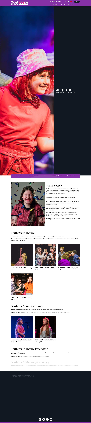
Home (57, 92)
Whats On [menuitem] (55, 4)
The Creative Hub (71, 175)
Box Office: (55, 1)
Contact (76, 1)
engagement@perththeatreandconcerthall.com (45, 238)
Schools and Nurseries (33, 175)
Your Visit (63, 4)
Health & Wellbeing (57, 175)
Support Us (70, 4)
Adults (45, 175)
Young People (72, 92)
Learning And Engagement (64, 92)
